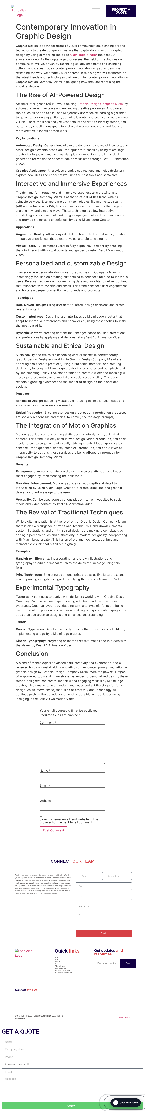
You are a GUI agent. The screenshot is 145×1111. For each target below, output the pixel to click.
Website (45, 800)
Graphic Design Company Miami (100, 104)
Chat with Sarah (129, 1102)
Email (45, 785)
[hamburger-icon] (96, 11)
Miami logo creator (83, 55)
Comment (48, 722)
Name (45, 770)
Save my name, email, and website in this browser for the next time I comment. (69, 821)
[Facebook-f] (17, 1001)
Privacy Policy (124, 1017)
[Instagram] (21, 1001)
